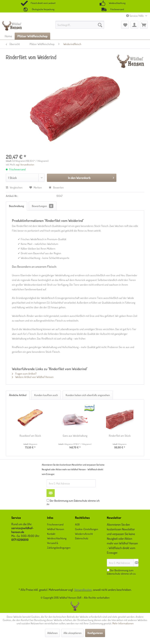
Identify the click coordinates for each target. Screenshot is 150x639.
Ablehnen (52, 633)
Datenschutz (80, 500)
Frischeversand (55, 524)
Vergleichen (15, 187)
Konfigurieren (95, 633)
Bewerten (58, 187)
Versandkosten (83, 590)
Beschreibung (16, 206)
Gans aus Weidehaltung (75, 435)
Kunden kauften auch (46, 395)
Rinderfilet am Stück (120, 435)
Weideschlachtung (56, 538)
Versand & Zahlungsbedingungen (59, 545)
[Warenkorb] (144, 25)
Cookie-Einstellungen (86, 529)
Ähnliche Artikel (17, 395)
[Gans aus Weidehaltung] (75, 418)
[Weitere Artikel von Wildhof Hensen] (130, 61)
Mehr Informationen (123, 623)
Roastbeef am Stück (30, 435)
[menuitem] (79, 25)
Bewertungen (42, 206)
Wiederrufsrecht (84, 533)
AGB (77, 524)
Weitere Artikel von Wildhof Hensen (34, 377)
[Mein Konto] (134, 25)
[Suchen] (100, 25)
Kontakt (51, 533)
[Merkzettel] (125, 25)
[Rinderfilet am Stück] (119, 418)
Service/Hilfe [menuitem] (136, 15)
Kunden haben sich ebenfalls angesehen (88, 395)
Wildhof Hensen (55, 529)
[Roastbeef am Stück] (30, 418)
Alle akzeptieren (72, 633)
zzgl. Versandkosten (25, 164)
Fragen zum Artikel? (26, 373)
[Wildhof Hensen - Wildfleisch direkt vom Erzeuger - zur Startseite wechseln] (12, 26)
